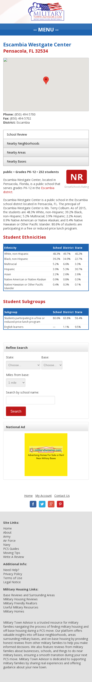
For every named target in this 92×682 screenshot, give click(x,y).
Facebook (33, 504)
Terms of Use (12, 578)
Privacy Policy (12, 574)
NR (76, 177)
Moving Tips (11, 553)
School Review (17, 134)
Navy (6, 545)
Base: (45, 357)
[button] (46, 80)
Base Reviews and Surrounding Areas (29, 595)
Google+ (51, 504)
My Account (43, 496)
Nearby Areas (16, 152)
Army (6, 536)
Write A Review (13, 557)
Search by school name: (22, 392)
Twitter (42, 504)
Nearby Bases (16, 161)
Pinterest (60, 504)
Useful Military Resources (20, 607)
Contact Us (62, 496)
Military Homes (13, 611)
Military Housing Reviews (20, 599)
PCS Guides (11, 549)
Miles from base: (17, 375)
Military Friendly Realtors (20, 603)
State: (10, 357)
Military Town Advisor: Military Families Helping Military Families (46, 11)
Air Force (9, 540)
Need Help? (11, 570)
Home (28, 496)
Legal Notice (12, 582)
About (7, 532)
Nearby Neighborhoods (23, 143)
